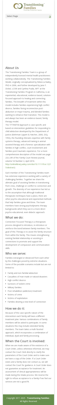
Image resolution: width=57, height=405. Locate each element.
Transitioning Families (38, 398)
